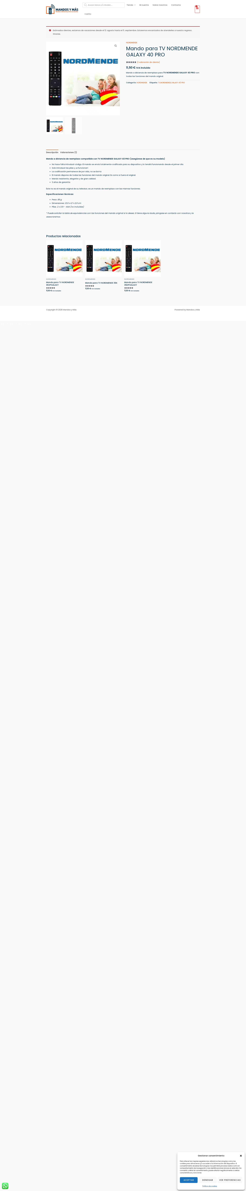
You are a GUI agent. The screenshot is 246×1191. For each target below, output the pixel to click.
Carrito (88, 14)
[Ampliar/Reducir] (4, 323)
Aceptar (189, 1180)
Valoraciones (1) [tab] (68, 152)
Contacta (176, 5)
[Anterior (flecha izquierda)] (4, 328)
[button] (241, 1155)
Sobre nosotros (160, 5)
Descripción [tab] (52, 152)
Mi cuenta (144, 5)
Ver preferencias (230, 1180)
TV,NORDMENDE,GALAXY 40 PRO (171, 82)
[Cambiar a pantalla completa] (13, 323)
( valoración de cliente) (148, 62)
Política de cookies (209, 1186)
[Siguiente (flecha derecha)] (13, 328)
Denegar (207, 1180)
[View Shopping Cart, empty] (197, 9)
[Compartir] (21, 323)
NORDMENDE (131, 42)
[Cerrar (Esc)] (30, 323)
